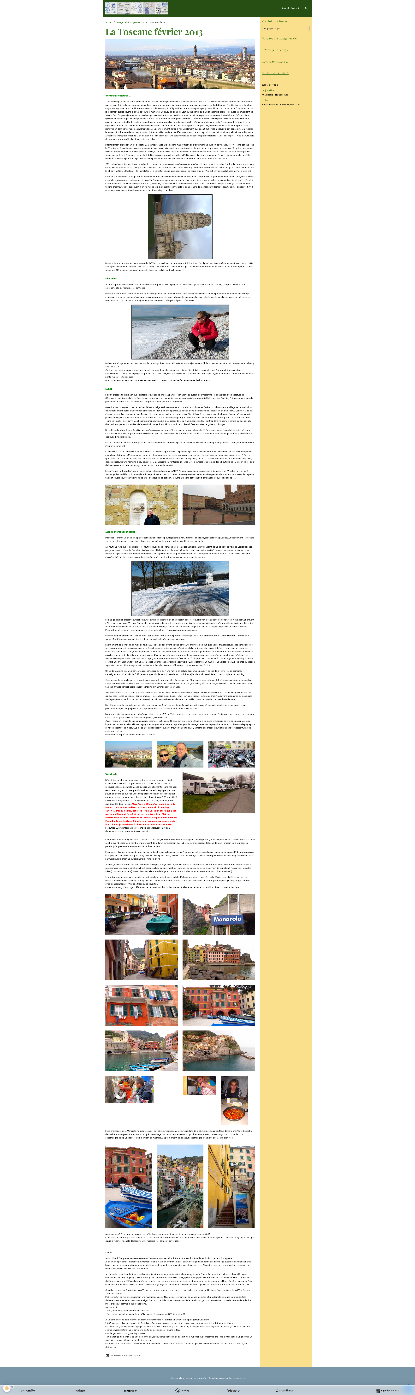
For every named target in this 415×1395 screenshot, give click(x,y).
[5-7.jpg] (234, 1100)
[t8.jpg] (141, 505)
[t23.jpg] (219, 914)
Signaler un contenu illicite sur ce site (227, 1378)
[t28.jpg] (129, 1089)
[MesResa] (130, 1390)
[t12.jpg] (180, 754)
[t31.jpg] (199, 1085)
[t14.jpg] (231, 754)
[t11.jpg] (128, 754)
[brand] (137, 8)
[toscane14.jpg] (219, 1051)
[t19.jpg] (219, 1005)
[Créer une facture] (233, 1390)
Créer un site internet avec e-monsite (188, 1378)
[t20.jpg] (141, 1051)
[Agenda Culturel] (387, 1390)
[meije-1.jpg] (180, 332)
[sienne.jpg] (219, 505)
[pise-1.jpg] (180, 226)
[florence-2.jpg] (180, 64)
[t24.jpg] (141, 914)
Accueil (285, 8)
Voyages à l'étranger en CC (129, 22)
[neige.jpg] (180, 588)
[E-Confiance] (285, 1390)
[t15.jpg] (219, 793)
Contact (295, 8)
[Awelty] (182, 1390)
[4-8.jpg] (128, 1186)
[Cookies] (7, 1388)
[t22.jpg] (141, 960)
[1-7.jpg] (231, 1186)
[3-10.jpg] (180, 1186)
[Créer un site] (28, 1390)
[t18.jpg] (219, 960)
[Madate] (79, 1390)
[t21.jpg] (141, 1005)
